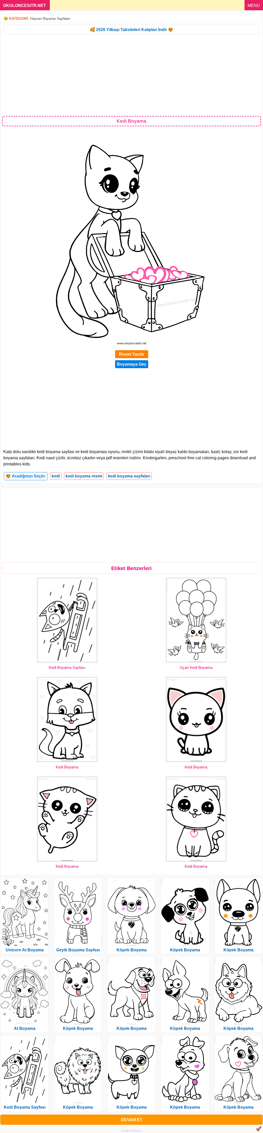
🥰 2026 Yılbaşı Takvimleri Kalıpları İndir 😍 (131, 29)
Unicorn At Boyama (25, 950)
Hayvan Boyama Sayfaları (50, 18)
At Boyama (24, 1028)
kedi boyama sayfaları (129, 476)
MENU (254, 5)
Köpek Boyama (78, 1028)
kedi (56, 476)
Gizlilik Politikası (132, 1130)
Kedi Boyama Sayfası (67, 667)
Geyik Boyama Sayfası (78, 950)
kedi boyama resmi (83, 476)
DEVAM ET (131, 1120)
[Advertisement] (131, 75)
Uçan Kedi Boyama (196, 667)
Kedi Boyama (67, 767)
